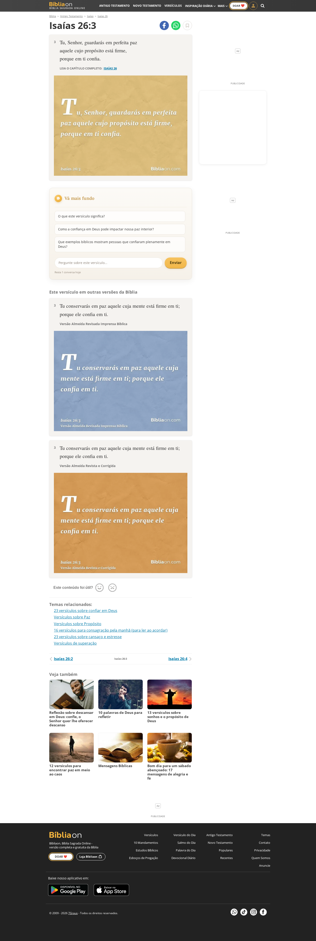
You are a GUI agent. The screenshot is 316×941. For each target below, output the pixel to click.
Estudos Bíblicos (147, 850)
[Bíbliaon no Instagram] (253, 912)
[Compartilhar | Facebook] (164, 25)
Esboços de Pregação (143, 858)
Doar (239, 5)
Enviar (176, 262)
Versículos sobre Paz (72, 617)
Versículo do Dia (184, 835)
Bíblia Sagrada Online (67, 8)
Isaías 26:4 (177, 658)
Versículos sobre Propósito (77, 623)
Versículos (173, 6)
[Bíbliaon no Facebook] (263, 912)
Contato (264, 843)
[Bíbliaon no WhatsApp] (234, 912)
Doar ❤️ (61, 857)
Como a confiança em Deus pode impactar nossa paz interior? (106, 229)
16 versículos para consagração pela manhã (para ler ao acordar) (110, 630)
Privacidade (262, 850)
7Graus (73, 913)
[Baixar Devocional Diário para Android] (68, 890)
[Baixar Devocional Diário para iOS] (111, 890)
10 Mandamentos (146, 843)
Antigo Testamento (114, 6)
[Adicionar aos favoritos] (187, 25)
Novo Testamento (147, 6)
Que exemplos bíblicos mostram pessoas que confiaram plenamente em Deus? (114, 244)
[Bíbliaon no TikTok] (243, 912)
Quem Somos (260, 858)
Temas (265, 835)
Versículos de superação (75, 643)
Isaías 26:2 (63, 658)
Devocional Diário (183, 858)
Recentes (226, 858)
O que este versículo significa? (81, 216)
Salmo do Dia (186, 843)
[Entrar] (253, 6)
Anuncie (264, 865)
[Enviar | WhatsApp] (175, 25)
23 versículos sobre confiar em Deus (85, 610)
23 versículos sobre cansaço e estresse (88, 636)
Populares (226, 850)
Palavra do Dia (185, 850)
